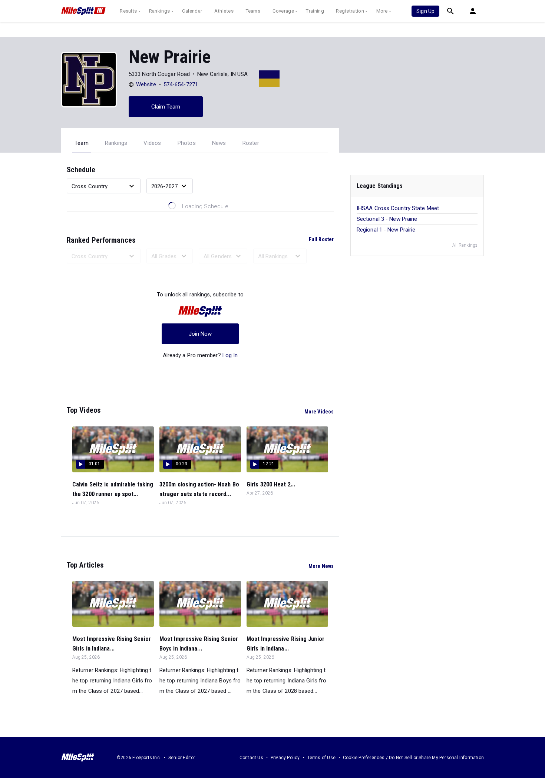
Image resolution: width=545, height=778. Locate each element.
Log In (230, 355)
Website (146, 84)
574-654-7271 (181, 84)
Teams (253, 11)
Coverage (283, 11)
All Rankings (465, 245)
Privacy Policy (285, 757)
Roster (250, 143)
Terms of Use (321, 757)
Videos (152, 143)
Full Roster (321, 239)
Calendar (192, 11)
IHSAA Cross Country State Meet (398, 208)
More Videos (319, 412)
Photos (187, 143)
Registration (350, 11)
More (382, 11)
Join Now (200, 333)
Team (82, 143)
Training (315, 11)
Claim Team (166, 106)
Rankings (159, 11)
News (219, 143)
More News (321, 566)
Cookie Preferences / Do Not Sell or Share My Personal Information (413, 757)
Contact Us (251, 757)
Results (128, 11)
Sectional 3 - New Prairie (387, 219)
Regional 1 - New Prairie (386, 229)
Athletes (224, 11)
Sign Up (425, 11)
